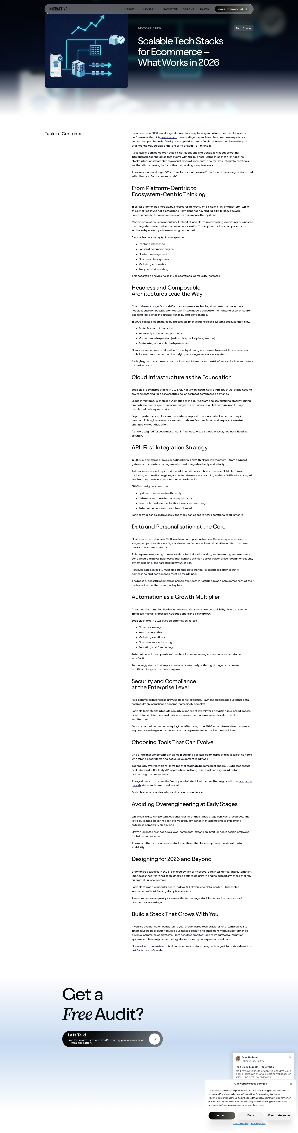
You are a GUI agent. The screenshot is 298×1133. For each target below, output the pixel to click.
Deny (250, 1115)
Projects (129, 9)
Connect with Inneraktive (148, 946)
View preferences (279, 1115)
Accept (222, 1115)
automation (169, 137)
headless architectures (195, 935)
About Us (188, 9)
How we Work (169, 9)
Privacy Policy (258, 1124)
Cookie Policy (241, 1124)
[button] (291, 1084)
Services (148, 9)
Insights (204, 9)
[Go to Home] (58, 9)
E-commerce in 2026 (145, 133)
